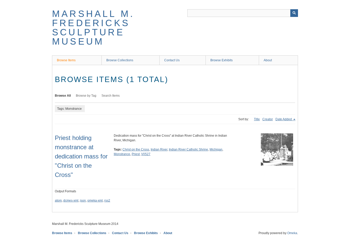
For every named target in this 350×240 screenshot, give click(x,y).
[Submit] (294, 13)
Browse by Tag (86, 95)
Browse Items (66, 60)
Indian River (159, 149)
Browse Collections (119, 60)
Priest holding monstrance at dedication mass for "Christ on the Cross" (81, 156)
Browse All (63, 95)
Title (257, 119)
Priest (136, 154)
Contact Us (172, 60)
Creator (267, 119)
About (268, 60)
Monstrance (122, 154)
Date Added (284, 119)
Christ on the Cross (135, 149)
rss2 (107, 200)
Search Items (110, 95)
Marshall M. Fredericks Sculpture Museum (93, 27)
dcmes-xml (70, 200)
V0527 (145, 154)
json (83, 200)
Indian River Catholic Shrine (188, 149)
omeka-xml (95, 200)
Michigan (216, 149)
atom (58, 200)
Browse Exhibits (221, 60)
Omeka (292, 233)
